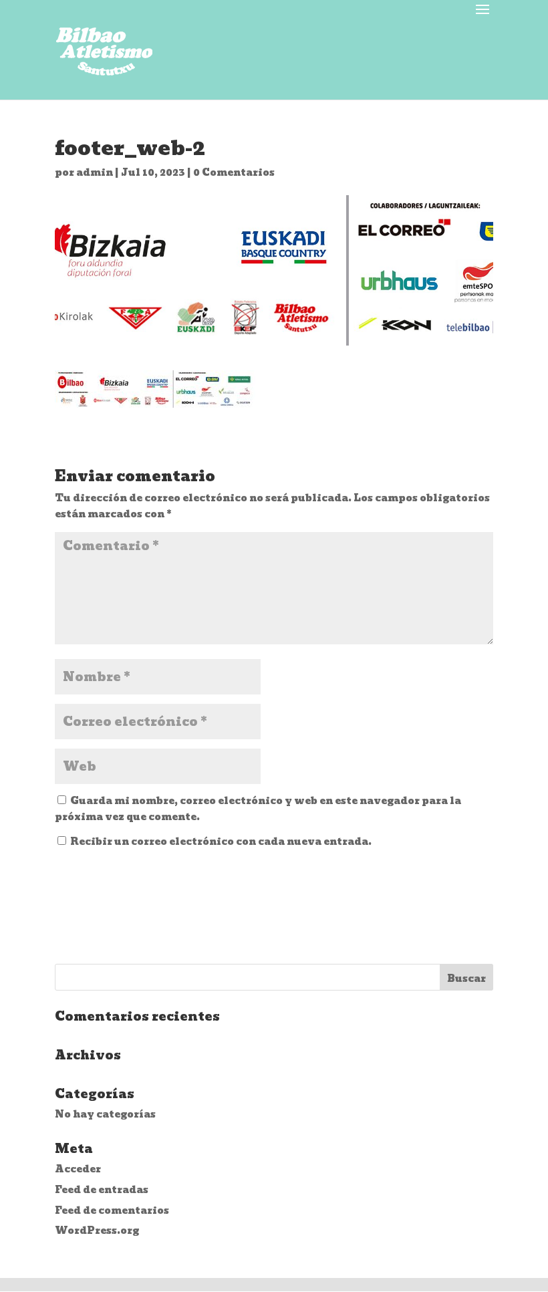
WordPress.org (97, 1230)
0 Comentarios (234, 172)
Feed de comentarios (112, 1210)
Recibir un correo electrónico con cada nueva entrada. (221, 841)
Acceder (78, 1169)
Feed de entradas (101, 1189)
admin (94, 172)
